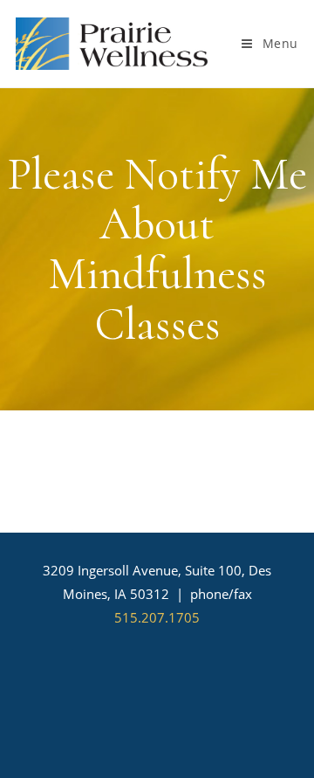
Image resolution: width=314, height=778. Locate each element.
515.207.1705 (157, 617)
